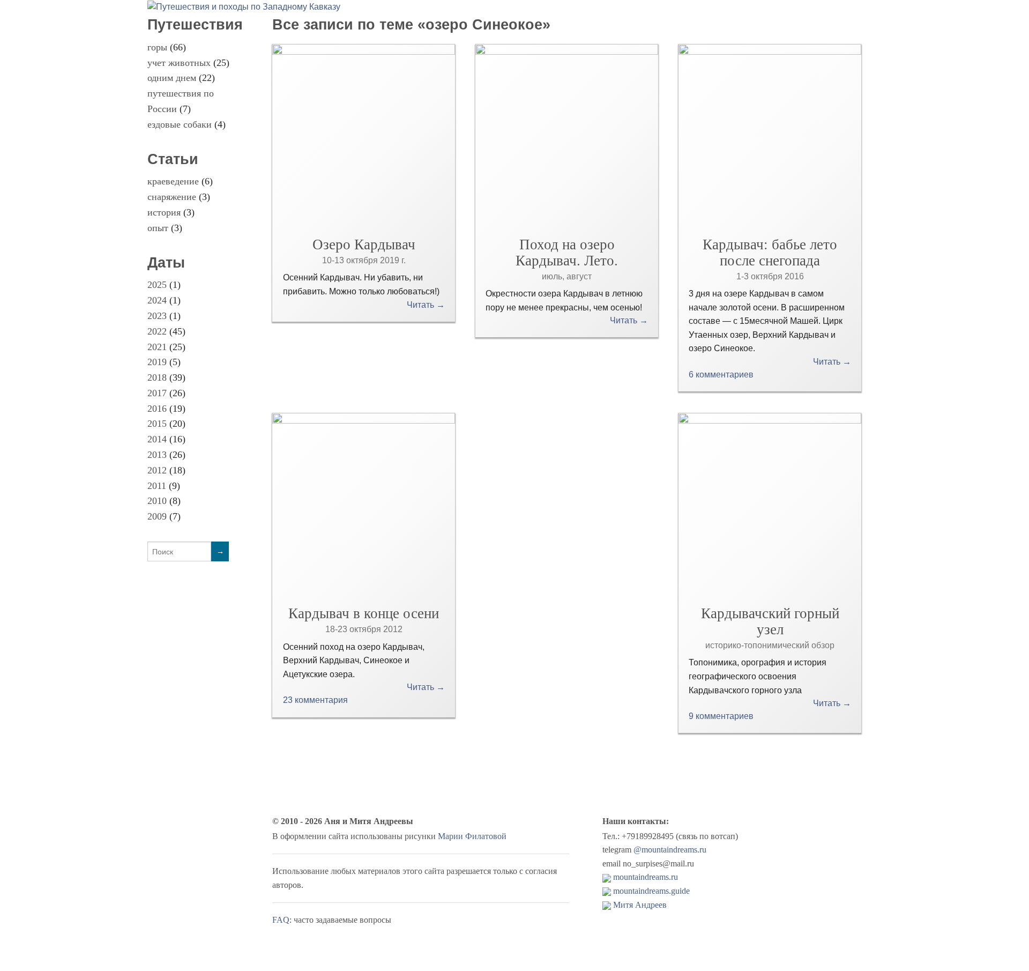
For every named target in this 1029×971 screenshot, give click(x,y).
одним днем (171, 77)
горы (157, 47)
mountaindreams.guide (651, 890)
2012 (157, 470)
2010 (157, 500)
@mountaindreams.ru (669, 849)
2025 (157, 284)
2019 (157, 362)
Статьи (172, 159)
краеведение (173, 181)
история (164, 212)
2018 (157, 377)
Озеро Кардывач (363, 244)
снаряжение (171, 196)
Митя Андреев (640, 904)
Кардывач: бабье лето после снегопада (770, 252)
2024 (157, 300)
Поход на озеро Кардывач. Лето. (567, 252)
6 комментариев (721, 374)
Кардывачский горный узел (770, 621)
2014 (157, 439)
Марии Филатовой (472, 836)
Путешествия (195, 25)
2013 (157, 454)
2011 (156, 485)
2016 (157, 408)
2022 (157, 331)
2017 (157, 393)
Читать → (426, 304)
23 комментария (315, 700)
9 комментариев (721, 716)
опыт (157, 228)
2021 (157, 347)
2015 (157, 423)
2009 (157, 516)
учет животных (179, 62)
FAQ (280, 919)
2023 (157, 315)
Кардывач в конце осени (363, 613)
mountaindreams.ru (645, 876)
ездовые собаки (179, 124)
